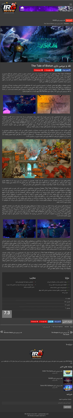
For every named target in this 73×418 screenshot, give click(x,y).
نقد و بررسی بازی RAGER (59, 20)
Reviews (66, 24)
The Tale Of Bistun (57, 327)
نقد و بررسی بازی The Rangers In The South (60, 333)
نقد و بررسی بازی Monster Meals (13, 332)
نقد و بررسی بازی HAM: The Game (52, 371)
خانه (72, 24)
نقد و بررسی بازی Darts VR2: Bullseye (51, 386)
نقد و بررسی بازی (46, 327)
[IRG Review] (8, 8)
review (67, 327)
